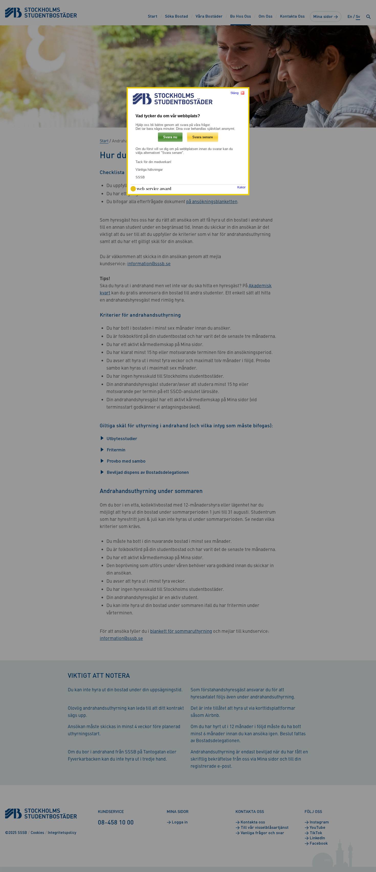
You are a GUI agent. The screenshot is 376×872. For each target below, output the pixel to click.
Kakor (241, 187)
